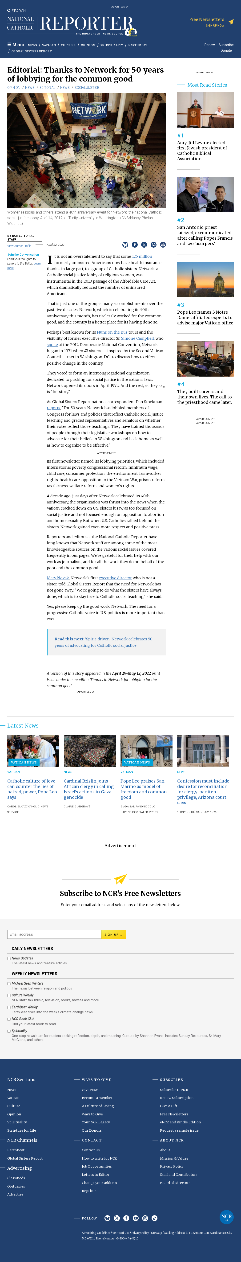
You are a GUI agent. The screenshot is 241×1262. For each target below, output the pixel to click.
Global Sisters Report (32, 51)
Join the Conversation (23, 254)
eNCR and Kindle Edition (180, 1122)
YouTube (136, 1218)
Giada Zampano (131, 806)
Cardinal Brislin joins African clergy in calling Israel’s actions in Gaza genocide (89, 789)
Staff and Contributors (178, 1174)
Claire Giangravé (77, 806)
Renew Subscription (177, 1098)
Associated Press (145, 812)
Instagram (145, 1218)
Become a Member (97, 1098)
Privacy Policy (172, 1166)
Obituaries (16, 1186)
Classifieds (16, 1178)
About (165, 1150)
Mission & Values (174, 1158)
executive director (115, 578)
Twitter (117, 1218)
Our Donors (92, 1130)
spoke (52, 344)
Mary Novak (58, 578)
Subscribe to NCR (174, 1090)
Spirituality (111, 45)
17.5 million (142, 256)
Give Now (90, 1090)
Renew (210, 45)
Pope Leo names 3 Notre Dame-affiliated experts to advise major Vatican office (205, 318)
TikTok (154, 1218)
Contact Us (91, 1150)
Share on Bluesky (125, 245)
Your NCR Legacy (96, 1122)
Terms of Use (120, 1233)
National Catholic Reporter (227, 1217)
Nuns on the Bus (112, 332)
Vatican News (24, 762)
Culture (68, 45)
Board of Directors (175, 1183)
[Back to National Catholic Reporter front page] (72, 26)
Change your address (99, 1183)
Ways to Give (92, 1114)
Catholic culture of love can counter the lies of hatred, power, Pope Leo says (32, 789)
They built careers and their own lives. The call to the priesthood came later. (204, 397)
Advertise (15, 1194)
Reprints (89, 1191)
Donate (226, 50)
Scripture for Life (21, 1130)
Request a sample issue (179, 1130)
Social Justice (87, 88)
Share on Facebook (135, 245)
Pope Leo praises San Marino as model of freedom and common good (143, 789)
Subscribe (226, 45)
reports (53, 407)
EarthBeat (137, 45)
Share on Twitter (144, 245)
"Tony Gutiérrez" (190, 812)
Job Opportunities (97, 1166)
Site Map (156, 1233)
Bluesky (107, 1218)
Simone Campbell (137, 338)
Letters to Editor (95, 1174)
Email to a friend (154, 245)
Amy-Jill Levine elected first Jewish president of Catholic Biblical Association (202, 151)
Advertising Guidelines (96, 1233)
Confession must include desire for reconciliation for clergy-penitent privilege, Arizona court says (203, 792)
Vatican (49, 45)
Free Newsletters (174, 1114)
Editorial (47, 88)
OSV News (210, 812)
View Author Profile (19, 246)
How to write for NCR (99, 1158)
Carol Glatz (16, 806)
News (32, 45)
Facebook (126, 1218)
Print (163, 245)
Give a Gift (168, 1106)
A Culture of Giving (98, 1106)
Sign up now (215, 25)
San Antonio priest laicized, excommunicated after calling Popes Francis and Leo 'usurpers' (205, 235)
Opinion (88, 45)
